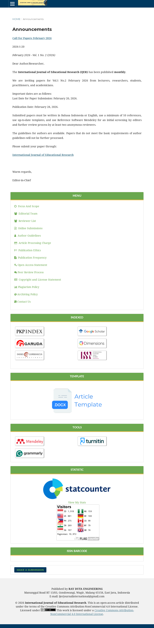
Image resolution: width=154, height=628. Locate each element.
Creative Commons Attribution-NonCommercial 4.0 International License (92, 612)
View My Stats (77, 502)
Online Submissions (30, 228)
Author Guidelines (29, 235)
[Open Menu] (12, 4)
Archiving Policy (27, 294)
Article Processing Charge (35, 243)
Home (16, 19)
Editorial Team (27, 213)
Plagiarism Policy (28, 287)
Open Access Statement (32, 265)
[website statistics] (77, 498)
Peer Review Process (31, 272)
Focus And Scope (28, 206)
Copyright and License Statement (39, 279)
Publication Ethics (29, 250)
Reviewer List (27, 221)
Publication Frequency (32, 257)
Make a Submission (30, 569)
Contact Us (24, 301)
